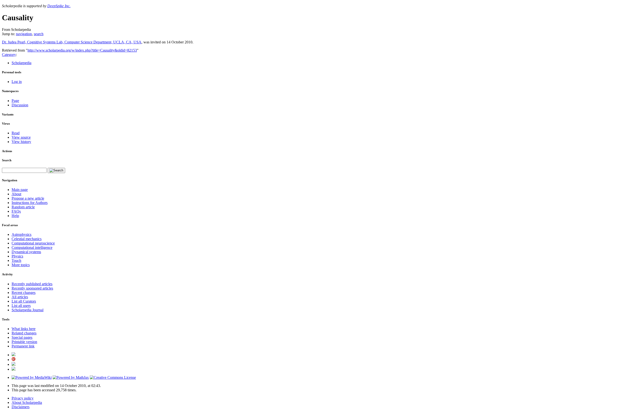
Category (9, 55)
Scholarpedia (21, 63)
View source (21, 137)
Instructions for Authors (30, 203)
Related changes (24, 333)
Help (15, 216)
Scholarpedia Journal (27, 310)
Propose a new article (28, 198)
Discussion (20, 105)
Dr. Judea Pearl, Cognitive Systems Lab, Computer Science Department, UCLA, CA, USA (71, 42)
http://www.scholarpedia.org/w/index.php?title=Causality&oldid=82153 (82, 50)
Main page (20, 190)
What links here (23, 329)
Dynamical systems (26, 252)
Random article (23, 207)
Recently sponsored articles (32, 288)
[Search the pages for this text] (56, 170)
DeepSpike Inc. (58, 6)
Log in (17, 82)
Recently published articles (32, 284)
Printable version (24, 342)
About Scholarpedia (27, 402)
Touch (16, 260)
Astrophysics (21, 234)
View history (21, 142)
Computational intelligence (32, 247)
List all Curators (24, 301)
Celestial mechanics (27, 239)
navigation (24, 34)
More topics (21, 265)
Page (15, 101)
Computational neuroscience (33, 243)
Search (6, 160)
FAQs (16, 211)
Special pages (22, 337)
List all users (21, 306)
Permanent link (23, 346)
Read (16, 133)
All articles (20, 297)
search (38, 34)
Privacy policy (23, 398)
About (16, 194)
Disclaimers (20, 407)
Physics (17, 256)
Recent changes (23, 293)
